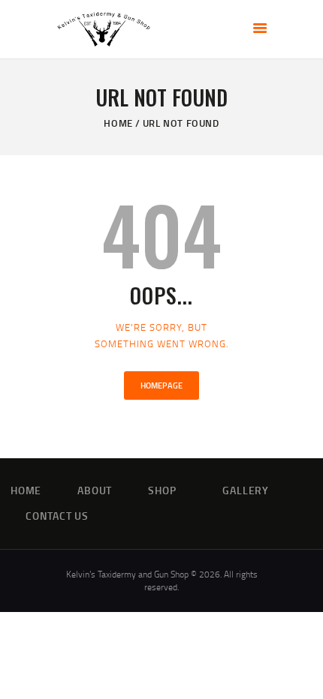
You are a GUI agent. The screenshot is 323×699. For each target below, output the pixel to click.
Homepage (161, 386)
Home (118, 123)
